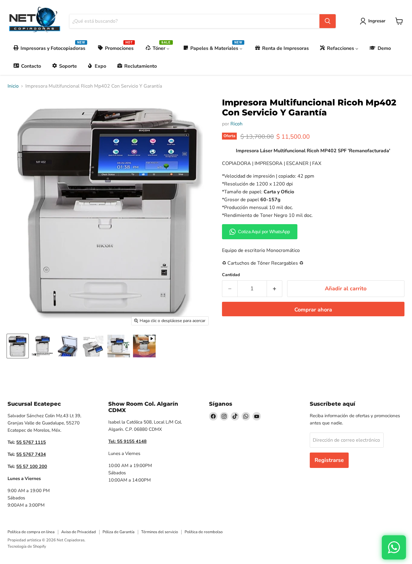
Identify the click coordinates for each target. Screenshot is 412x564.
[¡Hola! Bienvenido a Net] (394, 547)
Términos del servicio (159, 532)
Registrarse (329, 460)
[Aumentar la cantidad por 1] (274, 288)
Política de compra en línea (31, 532)
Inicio (13, 86)
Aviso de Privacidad (78, 532)
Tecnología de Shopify (27, 546)
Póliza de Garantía (119, 532)
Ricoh (236, 124)
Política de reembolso (204, 532)
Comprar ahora (313, 309)
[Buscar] (327, 21)
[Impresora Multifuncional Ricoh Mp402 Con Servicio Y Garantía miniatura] (17, 346)
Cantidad (231, 274)
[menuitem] (50, 48)
